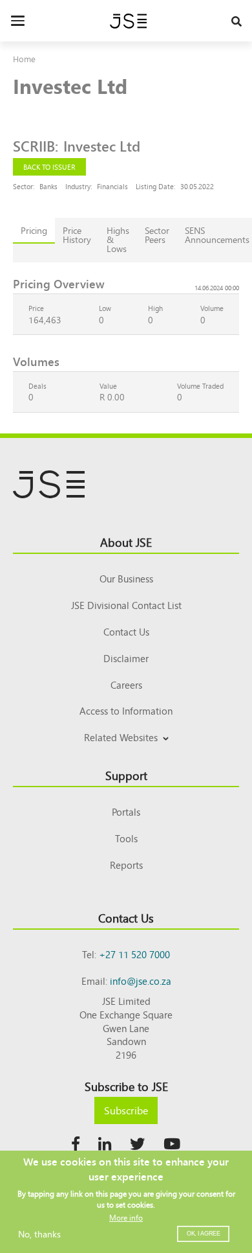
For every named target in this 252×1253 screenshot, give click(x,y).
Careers (126, 684)
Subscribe (126, 1110)
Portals (126, 811)
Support (126, 774)
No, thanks (39, 1233)
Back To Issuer (49, 166)
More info (126, 1217)
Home (24, 58)
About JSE (126, 541)
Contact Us (126, 631)
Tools (126, 838)
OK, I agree (203, 1233)
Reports (126, 864)
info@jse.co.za (140, 980)
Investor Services (126, 752)
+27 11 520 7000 (134, 954)
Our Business (126, 578)
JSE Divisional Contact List (126, 605)
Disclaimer (126, 658)
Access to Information (126, 710)
